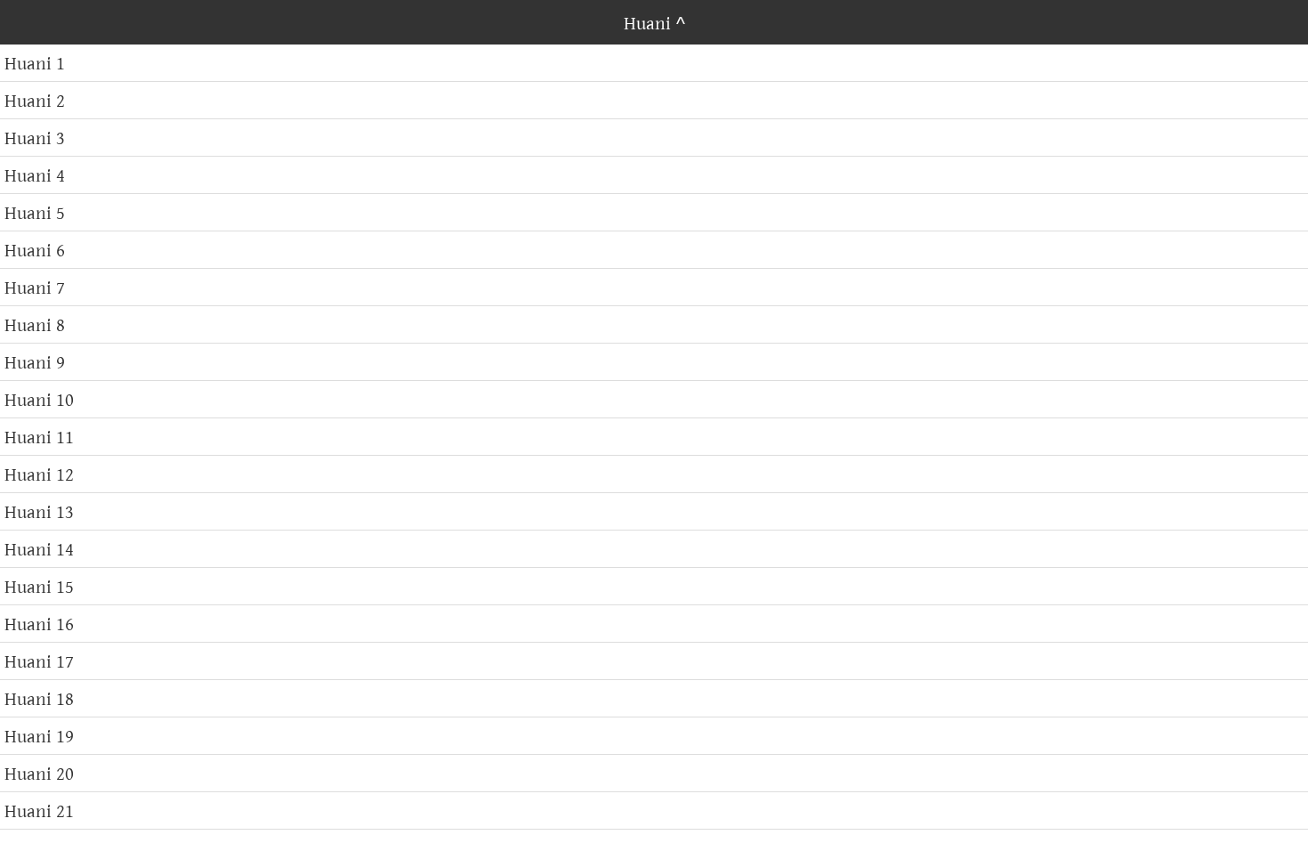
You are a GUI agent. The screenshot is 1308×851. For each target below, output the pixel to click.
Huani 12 (39, 474)
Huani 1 (34, 63)
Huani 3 (34, 137)
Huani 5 (34, 212)
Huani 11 (39, 436)
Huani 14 (39, 549)
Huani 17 (39, 661)
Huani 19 (39, 736)
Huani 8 (34, 324)
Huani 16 (39, 623)
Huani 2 (34, 100)
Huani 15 (39, 586)
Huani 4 (34, 175)
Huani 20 (39, 773)
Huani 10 (39, 399)
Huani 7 (34, 287)
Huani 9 (34, 362)
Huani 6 (34, 249)
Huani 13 (39, 511)
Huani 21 (39, 810)
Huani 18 (39, 698)
